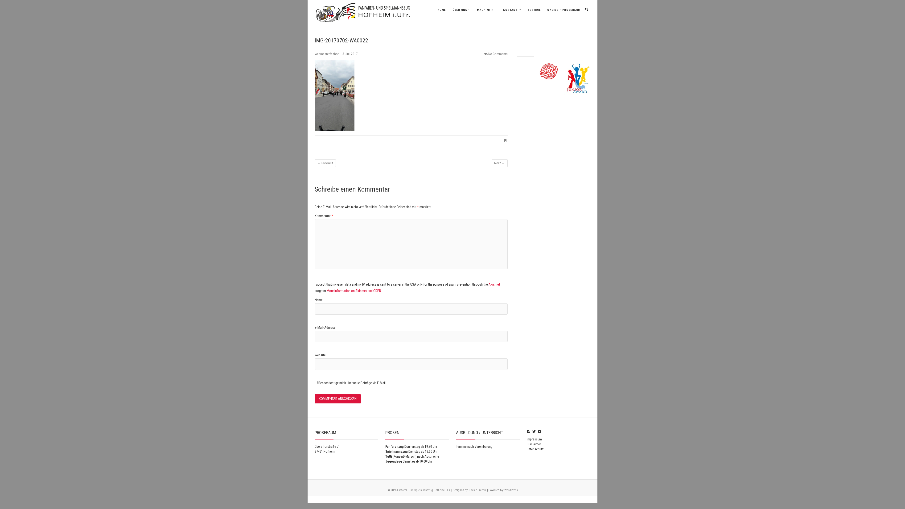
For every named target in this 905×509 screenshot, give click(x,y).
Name (319, 300)
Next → (499, 163)
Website (320, 355)
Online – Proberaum (563, 10)
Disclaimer (534, 444)
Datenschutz (535, 449)
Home (441, 10)
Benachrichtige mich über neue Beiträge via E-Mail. (352, 383)
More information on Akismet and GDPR (354, 291)
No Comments (498, 54)
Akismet (494, 284)
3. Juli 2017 (350, 54)
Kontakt (510, 10)
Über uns (459, 10)
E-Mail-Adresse (325, 327)
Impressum (534, 439)
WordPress (511, 490)
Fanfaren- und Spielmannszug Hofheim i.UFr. (424, 490)
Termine (534, 10)
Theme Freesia (477, 490)
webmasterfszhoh (327, 54)
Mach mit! (485, 10)
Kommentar (324, 216)
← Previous (325, 163)
